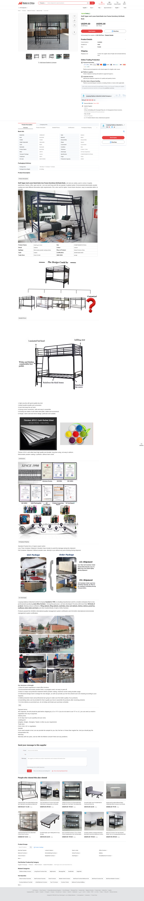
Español (41, 891)
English (36, 891)
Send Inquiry (91, 31)
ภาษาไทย (96, 891)
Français (52, 891)
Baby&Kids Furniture (50, 855)
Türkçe (101, 891)
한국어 (84, 891)
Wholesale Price (74, 890)
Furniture (24, 10)
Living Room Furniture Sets (40, 871)
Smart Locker (75, 850)
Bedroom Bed (39, 10)
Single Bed (79, 871)
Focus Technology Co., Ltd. (62, 895)
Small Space (75, 855)
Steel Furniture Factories (39, 878)
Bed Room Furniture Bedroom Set (81, 878)
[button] (94, 127)
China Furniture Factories (25, 878)
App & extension (107, 7)
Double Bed (46, 10)
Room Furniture (52, 878)
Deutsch (69, 891)
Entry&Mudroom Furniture (105, 855)
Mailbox (101, 853)
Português (47, 891)
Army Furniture (21, 855)
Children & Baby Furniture (25, 871)
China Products (43, 890)
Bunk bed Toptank (22, 850)
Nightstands (53, 871)
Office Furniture (102, 850)
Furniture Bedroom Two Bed (25, 882)
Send (29, 771)
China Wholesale (65, 890)
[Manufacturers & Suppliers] (26, 3)
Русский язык (58, 891)
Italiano (64, 891)
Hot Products (35, 890)
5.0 (107, 127)
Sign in (124, 4)
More (19, 885)
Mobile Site (104, 890)
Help (99, 7)
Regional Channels (90, 890)
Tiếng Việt (106, 891)
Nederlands (75, 891)
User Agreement (80, 895)
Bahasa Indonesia (113, 891)
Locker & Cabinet (49, 850)
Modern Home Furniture (64, 878)
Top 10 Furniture (54, 882)
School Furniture (76, 853)
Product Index (98, 890)
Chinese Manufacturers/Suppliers (54, 890)
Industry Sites (81, 890)
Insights (110, 890)
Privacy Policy (94, 895)
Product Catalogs (39, 847)
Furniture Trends (65, 882)
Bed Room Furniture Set (97, 878)
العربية (80, 891)
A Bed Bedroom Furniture (41, 882)
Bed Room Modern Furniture (112, 878)
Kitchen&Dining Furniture (51, 853)
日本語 (88, 891)
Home (19, 10)
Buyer (91, 7)
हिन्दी (92, 891)
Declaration (87, 895)
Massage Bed (62, 871)
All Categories (23, 7)
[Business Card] (123, 131)
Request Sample (109, 35)
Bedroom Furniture (31, 10)
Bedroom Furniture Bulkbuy (78, 882)
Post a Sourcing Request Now (60, 771)
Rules (125, 7)
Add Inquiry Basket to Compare (48, 62)
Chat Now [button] (116, 31)
